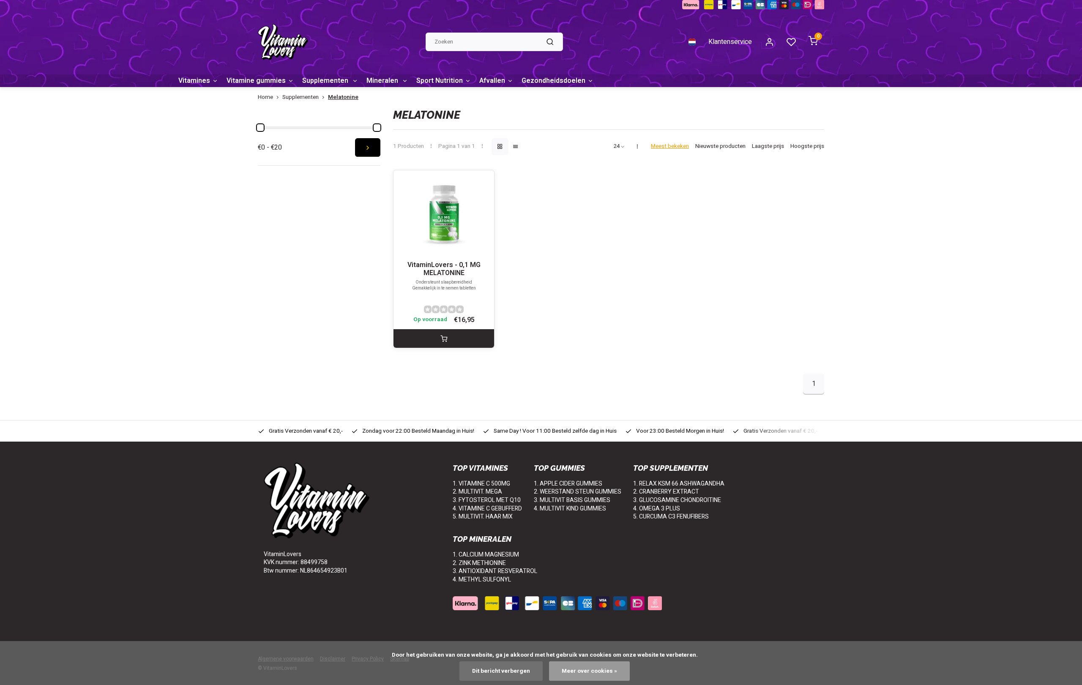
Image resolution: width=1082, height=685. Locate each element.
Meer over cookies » (589, 671)
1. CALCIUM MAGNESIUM (486, 554)
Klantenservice (730, 42)
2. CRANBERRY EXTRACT (666, 491)
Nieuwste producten (720, 146)
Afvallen (492, 81)
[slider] (260, 127)
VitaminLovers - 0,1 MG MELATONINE (444, 269)
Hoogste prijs (807, 146)
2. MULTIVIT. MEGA (477, 491)
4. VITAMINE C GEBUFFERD (487, 508)
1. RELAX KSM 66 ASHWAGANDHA (678, 483)
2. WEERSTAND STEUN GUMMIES (577, 491)
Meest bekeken (670, 146)
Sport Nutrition (439, 81)
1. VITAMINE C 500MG (481, 483)
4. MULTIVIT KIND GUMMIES (570, 508)
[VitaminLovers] (283, 42)
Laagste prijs (768, 146)
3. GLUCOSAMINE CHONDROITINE (677, 500)
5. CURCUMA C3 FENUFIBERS (671, 516)
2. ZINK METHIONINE (479, 563)
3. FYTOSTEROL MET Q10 (487, 500)
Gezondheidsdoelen (553, 81)
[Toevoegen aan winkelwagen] (443, 338)
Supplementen (326, 81)
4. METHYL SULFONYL (482, 579)
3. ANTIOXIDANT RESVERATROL (495, 571)
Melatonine (343, 97)
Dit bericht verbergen (501, 671)
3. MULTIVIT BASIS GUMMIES (572, 500)
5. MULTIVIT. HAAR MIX (483, 516)
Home (265, 97)
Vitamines (194, 81)
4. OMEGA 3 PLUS (656, 508)
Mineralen (383, 81)
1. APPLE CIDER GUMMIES (568, 483)
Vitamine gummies (256, 81)
